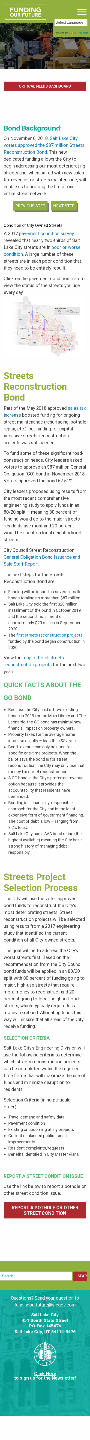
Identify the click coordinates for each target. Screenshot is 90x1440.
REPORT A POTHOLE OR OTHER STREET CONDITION (45, 1210)
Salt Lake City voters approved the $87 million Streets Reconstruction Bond (44, 145)
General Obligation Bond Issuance (38, 557)
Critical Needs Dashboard (45, 86)
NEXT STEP (64, 205)
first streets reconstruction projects (49, 635)
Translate (82, 32)
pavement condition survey (46, 233)
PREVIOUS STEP (30, 205)
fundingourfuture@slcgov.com (45, 1305)
